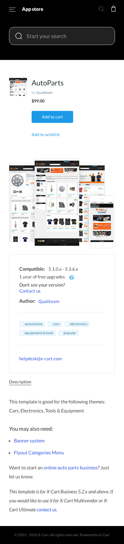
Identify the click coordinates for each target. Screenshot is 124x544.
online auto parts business (71, 467)
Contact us (30, 290)
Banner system (29, 440)
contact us (46, 509)
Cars (56, 324)
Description (20, 381)
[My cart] (113, 12)
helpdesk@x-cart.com (40, 358)
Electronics (78, 324)
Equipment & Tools (39, 333)
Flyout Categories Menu (39, 452)
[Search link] (101, 10)
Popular (70, 333)
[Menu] (12, 10)
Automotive (34, 324)
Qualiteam (44, 92)
